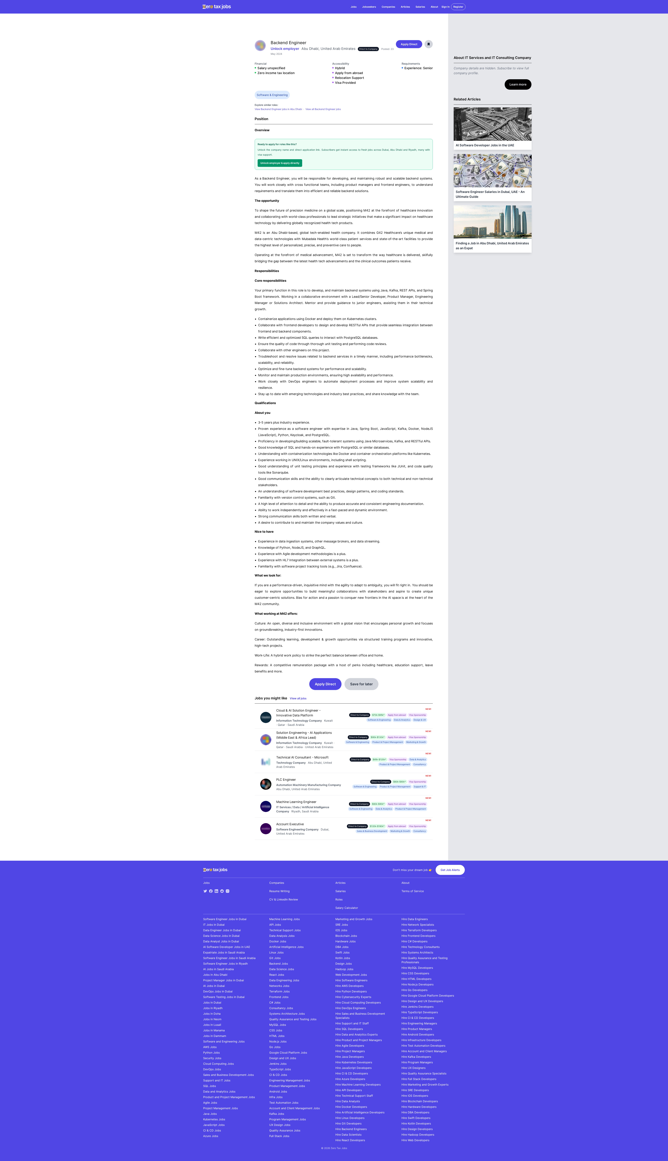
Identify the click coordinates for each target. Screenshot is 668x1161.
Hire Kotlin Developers (416, 1123)
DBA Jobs (341, 947)
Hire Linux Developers (349, 1118)
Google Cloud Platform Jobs (288, 1052)
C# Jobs (274, 1002)
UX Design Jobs (279, 1125)
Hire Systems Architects (417, 952)
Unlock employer (285, 49)
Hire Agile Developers (349, 1045)
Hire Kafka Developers (416, 1056)
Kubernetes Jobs (214, 1119)
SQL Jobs (209, 1086)
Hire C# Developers (414, 941)
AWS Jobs (210, 1047)
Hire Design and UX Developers (422, 1001)
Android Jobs (278, 1091)
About (434, 6)
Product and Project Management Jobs (229, 1097)
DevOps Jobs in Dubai (218, 991)
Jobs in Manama (214, 1030)
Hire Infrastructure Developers (421, 1040)
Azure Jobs (210, 1136)
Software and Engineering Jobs (224, 1041)
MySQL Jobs (277, 1024)
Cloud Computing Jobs (218, 1063)
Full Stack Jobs (279, 1136)
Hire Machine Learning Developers (358, 1084)
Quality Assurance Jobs (284, 1130)
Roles (339, 899)
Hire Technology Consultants (420, 947)
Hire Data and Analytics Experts (356, 1034)
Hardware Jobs (345, 941)
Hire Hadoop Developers (417, 1134)
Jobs (354, 6)
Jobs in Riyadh (212, 1008)
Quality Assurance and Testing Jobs (292, 1019)
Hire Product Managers (416, 1029)
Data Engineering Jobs (284, 980)
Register (458, 6)
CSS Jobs (275, 1030)
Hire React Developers (350, 1140)
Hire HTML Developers (416, 979)
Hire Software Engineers (351, 980)
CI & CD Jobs (212, 1130)
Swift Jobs (342, 952)
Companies (388, 6)
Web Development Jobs (351, 974)
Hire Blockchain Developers (419, 1101)
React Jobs (276, 974)
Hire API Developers (348, 1090)
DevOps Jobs (212, 1069)
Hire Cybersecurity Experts (353, 997)
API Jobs (275, 924)
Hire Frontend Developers (418, 935)
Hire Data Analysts (347, 1101)
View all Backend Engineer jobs (323, 109)
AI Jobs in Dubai (214, 986)
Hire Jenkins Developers (417, 1006)
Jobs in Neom (212, 1019)
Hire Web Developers (415, 1140)
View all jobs (298, 698)
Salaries (420, 6)
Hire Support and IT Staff (352, 1023)
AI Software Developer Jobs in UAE (226, 947)
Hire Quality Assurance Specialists (423, 1073)
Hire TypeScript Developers (419, 1012)
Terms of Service (412, 891)
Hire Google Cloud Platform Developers (427, 995)
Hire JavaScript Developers (353, 1068)
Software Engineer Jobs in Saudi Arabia (229, 958)
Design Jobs (343, 963)
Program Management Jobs (287, 1119)
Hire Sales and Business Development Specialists (360, 1016)
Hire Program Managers (417, 1062)
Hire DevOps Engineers (350, 1008)
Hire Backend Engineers (351, 1129)
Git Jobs (275, 958)
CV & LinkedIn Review (283, 899)
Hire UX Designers (413, 1068)
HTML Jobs (276, 1036)
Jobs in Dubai (212, 1002)
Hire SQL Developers (349, 1029)
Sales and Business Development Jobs (228, 1075)
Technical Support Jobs (285, 930)
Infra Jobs (276, 1097)
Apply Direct (409, 44)
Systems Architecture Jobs (287, 1013)
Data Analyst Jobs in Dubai (221, 941)
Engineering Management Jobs (289, 1080)
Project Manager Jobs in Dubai (223, 980)
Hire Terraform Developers (419, 930)
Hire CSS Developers (415, 973)
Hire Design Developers (417, 1129)
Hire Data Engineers (414, 919)
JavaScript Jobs (214, 1125)
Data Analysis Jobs (282, 935)
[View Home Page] (216, 6)
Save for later (361, 684)
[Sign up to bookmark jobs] (428, 44)
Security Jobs (212, 1058)
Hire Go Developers (414, 990)
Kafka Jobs (276, 1113)
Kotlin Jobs (342, 958)
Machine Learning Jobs (284, 919)
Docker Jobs (277, 941)
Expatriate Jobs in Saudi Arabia (224, 952)
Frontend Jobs (278, 997)
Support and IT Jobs (216, 1080)
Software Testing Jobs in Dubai (224, 997)
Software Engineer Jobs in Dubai (224, 919)
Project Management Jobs (220, 1108)
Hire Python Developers (351, 991)
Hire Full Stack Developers (418, 1079)
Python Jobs (211, 1052)
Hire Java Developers (349, 1056)
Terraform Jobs (279, 991)
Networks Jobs (279, 986)
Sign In (446, 6)
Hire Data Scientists (348, 1134)
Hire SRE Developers (415, 1090)
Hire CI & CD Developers (351, 1073)
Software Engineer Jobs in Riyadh (225, 963)
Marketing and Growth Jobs (353, 919)
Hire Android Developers (417, 1034)
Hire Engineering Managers (419, 1023)
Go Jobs (274, 1047)
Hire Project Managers (350, 1051)
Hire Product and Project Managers (358, 1040)
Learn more (518, 84)
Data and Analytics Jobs (219, 1091)
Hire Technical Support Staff (354, 1095)
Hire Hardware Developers (418, 1107)
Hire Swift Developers (415, 1118)
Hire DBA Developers (415, 1112)
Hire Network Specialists (417, 924)
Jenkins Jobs (278, 1063)
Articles (405, 6)
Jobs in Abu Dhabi (215, 974)
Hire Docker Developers (351, 1107)
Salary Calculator (346, 908)
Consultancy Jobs (281, 1008)
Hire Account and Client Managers (424, 1051)
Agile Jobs (210, 1102)
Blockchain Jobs (346, 935)
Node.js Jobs (278, 1041)
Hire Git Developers (348, 1123)
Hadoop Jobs (344, 969)
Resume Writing (279, 891)
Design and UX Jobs (282, 1058)
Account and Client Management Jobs (294, 1108)
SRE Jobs (341, 924)
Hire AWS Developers (349, 986)
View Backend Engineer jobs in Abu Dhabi (278, 109)
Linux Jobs (276, 952)
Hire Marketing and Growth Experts (424, 1084)
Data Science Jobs (281, 969)
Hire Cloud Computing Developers (358, 1002)
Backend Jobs (278, 963)
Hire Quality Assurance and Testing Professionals (424, 960)
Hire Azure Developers (350, 1079)
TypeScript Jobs (280, 1069)
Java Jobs (210, 1113)
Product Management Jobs (287, 1086)
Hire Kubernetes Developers (353, 1062)
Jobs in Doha (212, 1013)
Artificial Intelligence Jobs (286, 947)
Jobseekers (369, 6)
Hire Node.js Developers (417, 984)
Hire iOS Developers (414, 1095)
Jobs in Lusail (212, 1024)
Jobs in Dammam (214, 1036)
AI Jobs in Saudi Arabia (218, 969)
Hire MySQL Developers (417, 967)
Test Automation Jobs (283, 1102)
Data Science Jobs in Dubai (221, 935)
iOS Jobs (341, 930)
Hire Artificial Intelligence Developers (359, 1112)
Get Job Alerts (450, 870)
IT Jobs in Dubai (214, 924)
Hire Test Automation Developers (423, 1045)
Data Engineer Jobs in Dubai (222, 930)
